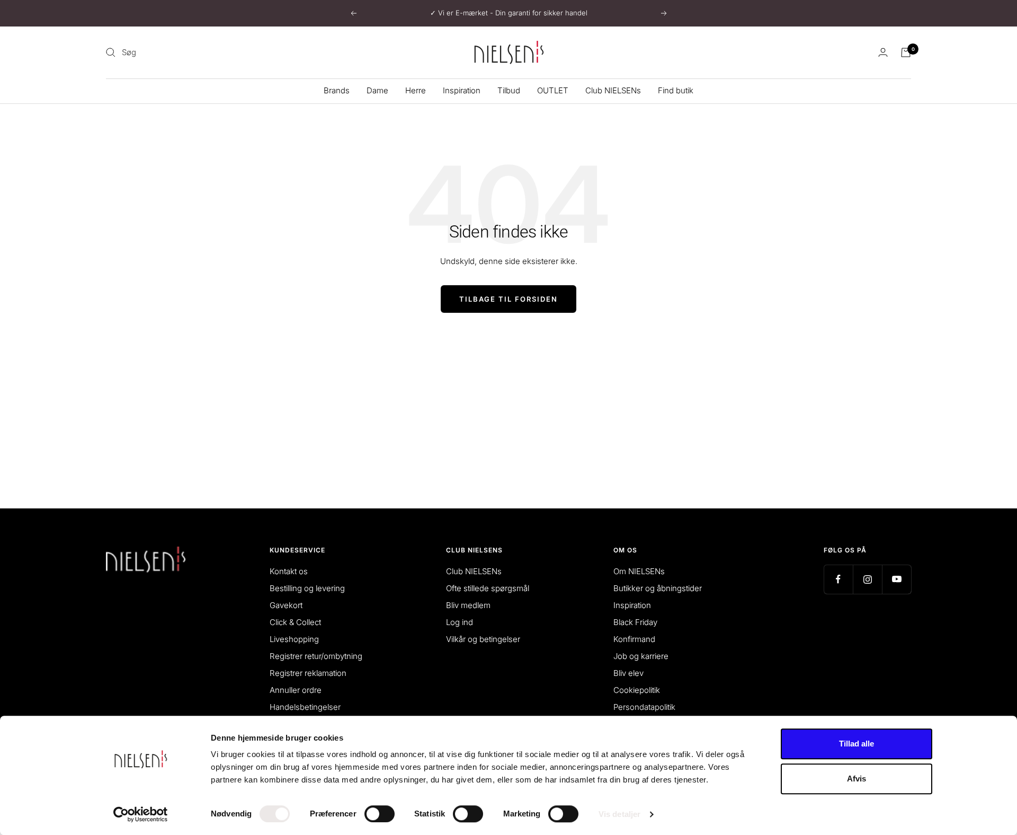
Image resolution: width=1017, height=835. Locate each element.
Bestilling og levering (307, 588)
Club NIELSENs (613, 90)
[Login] (883, 52)
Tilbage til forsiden (508, 299)
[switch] (379, 813)
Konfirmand (634, 639)
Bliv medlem (468, 605)
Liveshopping (294, 639)
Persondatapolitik (644, 707)
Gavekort (286, 605)
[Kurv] (905, 52)
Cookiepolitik (636, 690)
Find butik (675, 90)
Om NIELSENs (639, 571)
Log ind (459, 622)
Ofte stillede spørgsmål (487, 588)
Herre (415, 90)
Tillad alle (856, 743)
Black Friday (635, 622)
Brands (337, 90)
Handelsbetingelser (305, 707)
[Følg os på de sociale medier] (838, 579)
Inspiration (461, 90)
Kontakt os (289, 571)
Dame (377, 90)
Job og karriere (640, 656)
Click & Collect (295, 622)
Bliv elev (628, 673)
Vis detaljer (619, 814)
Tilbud (508, 90)
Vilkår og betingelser (483, 639)
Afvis (856, 778)
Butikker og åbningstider (657, 588)
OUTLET (552, 90)
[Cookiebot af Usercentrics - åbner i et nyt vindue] (140, 814)
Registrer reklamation (308, 673)
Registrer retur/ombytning (316, 656)
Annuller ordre (296, 690)
